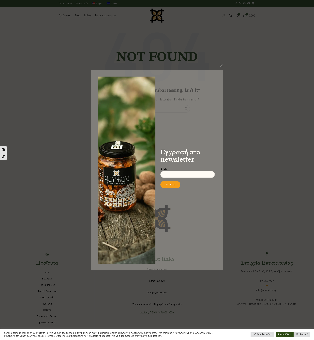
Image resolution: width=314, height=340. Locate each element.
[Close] (221, 66)
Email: (163, 168)
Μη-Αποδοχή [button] (302, 334)
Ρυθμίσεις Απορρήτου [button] (262, 334)
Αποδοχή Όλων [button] (285, 334)
